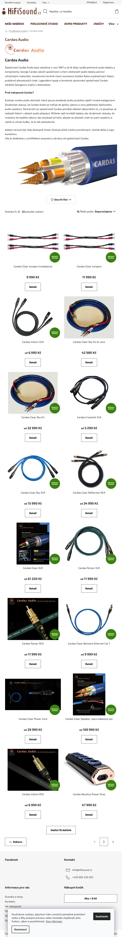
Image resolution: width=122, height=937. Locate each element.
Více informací (54, 921)
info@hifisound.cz (82, 869)
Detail (33, 286)
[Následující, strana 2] (104, 842)
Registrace (108, 2)
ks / (91, 898)
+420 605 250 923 (82, 877)
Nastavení (20, 929)
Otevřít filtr (61, 199)
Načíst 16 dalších (61, 829)
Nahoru (17, 841)
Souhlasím (102, 916)
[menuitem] (14, 23)
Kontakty (31, 2)
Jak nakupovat (13, 906)
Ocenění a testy (12, 2)
